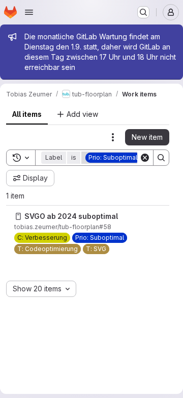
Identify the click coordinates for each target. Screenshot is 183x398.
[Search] (161, 158)
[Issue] (18, 216)
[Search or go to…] (143, 12)
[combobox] (41, 289)
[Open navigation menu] (29, 12)
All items (27, 114)
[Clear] (145, 158)
